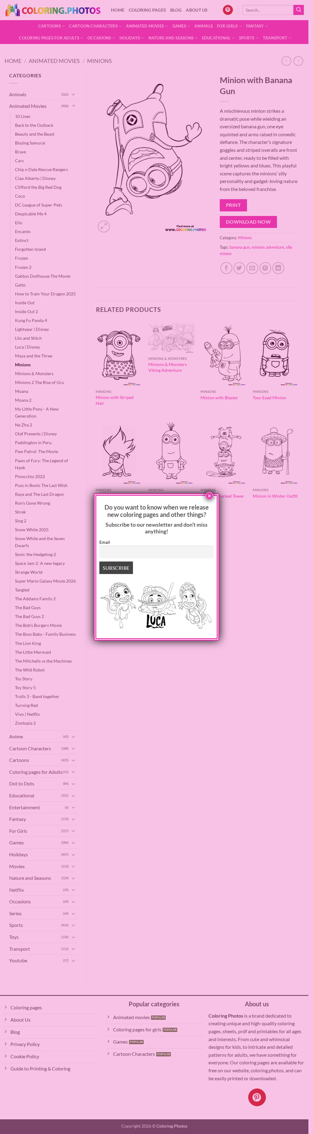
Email (104, 542)
